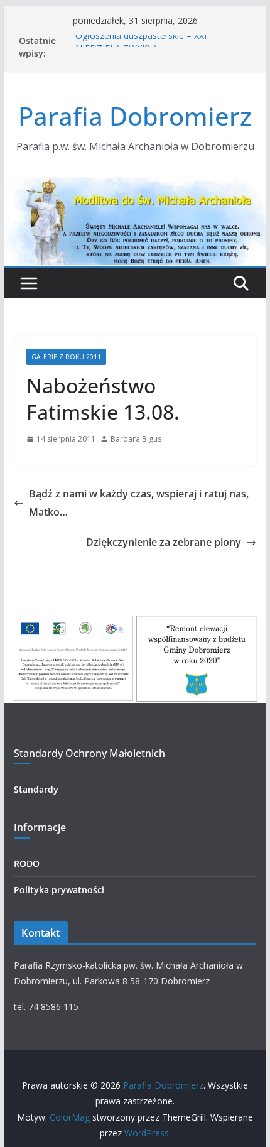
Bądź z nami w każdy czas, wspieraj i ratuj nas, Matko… (139, 503)
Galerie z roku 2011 (66, 356)
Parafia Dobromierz (135, 116)
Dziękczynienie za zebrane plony (163, 542)
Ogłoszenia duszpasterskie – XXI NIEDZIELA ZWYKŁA (141, 45)
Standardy (36, 789)
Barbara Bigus (136, 438)
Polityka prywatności (59, 890)
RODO (27, 863)
